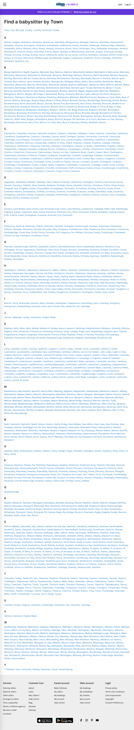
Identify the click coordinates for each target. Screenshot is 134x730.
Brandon (35, 106)
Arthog (25, 54)
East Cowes (32, 208)
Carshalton (36, 139)
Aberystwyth (117, 42)
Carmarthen (91, 136)
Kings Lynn (84, 331)
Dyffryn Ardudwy (21, 197)
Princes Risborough (24, 480)
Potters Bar (50, 477)
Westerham (27, 642)
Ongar (69, 451)
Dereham (77, 185)
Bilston (20, 94)
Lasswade (94, 348)
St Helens (47, 551)
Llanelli (7, 364)
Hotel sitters (8, 695)
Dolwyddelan (43, 188)
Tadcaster (9, 578)
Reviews (32, 706)
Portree (17, 477)
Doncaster (70, 188)
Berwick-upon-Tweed (81, 87)
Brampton (25, 106)
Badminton (17, 72)
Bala (52, 72)
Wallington (67, 627)
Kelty (28, 328)
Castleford (100, 139)
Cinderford (18, 152)
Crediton (8, 168)
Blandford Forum (88, 97)
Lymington (92, 377)
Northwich (108, 436)
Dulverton (118, 191)
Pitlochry (99, 471)
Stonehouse (82, 557)
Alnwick (50, 48)
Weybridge (98, 642)
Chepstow (35, 146)
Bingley (28, 94)
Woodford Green (111, 652)
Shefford (8, 535)
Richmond (55, 506)
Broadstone (10, 113)
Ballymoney (21, 75)
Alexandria (9, 48)
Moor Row (122, 407)
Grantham (85, 252)
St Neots (85, 551)
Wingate (100, 649)
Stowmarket (18, 561)
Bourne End (59, 103)
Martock (69, 397)
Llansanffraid (79, 367)
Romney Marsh (61, 509)
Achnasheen (53, 45)
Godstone (94, 249)
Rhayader (17, 506)
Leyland (96, 355)
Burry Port (33, 122)
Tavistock (103, 578)
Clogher (42, 155)
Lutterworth (25, 377)
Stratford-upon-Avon (56, 561)
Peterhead (21, 471)
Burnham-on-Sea (106, 119)
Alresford (59, 48)
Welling (88, 633)
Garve (79, 246)
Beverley (8, 91)
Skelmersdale (93, 539)
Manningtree (49, 394)
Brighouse (83, 109)
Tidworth (99, 584)
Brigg (74, 109)
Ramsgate (37, 502)
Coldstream (36, 158)
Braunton (45, 106)
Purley (78, 480)
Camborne (122, 133)
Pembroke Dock (88, 465)
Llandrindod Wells (75, 361)
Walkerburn (33, 627)
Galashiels (44, 246)
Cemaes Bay (40, 142)
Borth (22, 103)
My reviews (85, 695)
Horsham (110, 289)
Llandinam (48, 361)
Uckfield (8, 605)
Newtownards (90, 433)
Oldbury (37, 451)
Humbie (51, 292)
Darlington (88, 182)
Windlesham (79, 649)
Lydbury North (58, 377)
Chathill (87, 142)
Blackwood (31, 97)
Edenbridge (121, 208)
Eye (59, 215)
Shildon (88, 535)
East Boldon (19, 208)
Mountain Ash (73, 410)
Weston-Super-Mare (71, 642)
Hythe (111, 292)
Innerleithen (86, 303)
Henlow (27, 282)
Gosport (29, 252)
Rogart (39, 509)
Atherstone (28, 58)
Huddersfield (35, 292)
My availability (86, 691)
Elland (42, 212)
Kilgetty (8, 331)
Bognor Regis (38, 100)
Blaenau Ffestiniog (47, 97)
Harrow (39, 273)
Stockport (115, 554)
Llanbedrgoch (11, 361)
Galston (53, 246)
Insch (95, 303)
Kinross (55, 334)
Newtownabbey (74, 433)
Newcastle (74, 427)
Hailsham (21, 270)
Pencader (110, 465)
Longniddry (42, 374)
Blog (30, 702)
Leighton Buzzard (13, 355)
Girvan (19, 249)
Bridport (54, 109)
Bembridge (20, 87)
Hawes (33, 276)
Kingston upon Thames (115, 331)
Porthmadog (119, 474)
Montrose (111, 407)
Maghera (68, 391)
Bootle (115, 100)
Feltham (8, 229)
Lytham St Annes (20, 380)
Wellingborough (101, 633)
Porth (98, 474)
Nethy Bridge (60, 424)
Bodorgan (25, 100)
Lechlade (65, 352)
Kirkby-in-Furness (85, 334)
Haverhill (24, 276)
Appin (56, 51)
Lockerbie (9, 374)
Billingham (114, 91)
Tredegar (28, 590)
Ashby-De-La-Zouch (68, 54)
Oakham (8, 451)
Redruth (104, 502)
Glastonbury (29, 249)
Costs (31, 691)
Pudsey (48, 480)
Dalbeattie (21, 182)
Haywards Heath (84, 276)
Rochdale (8, 509)
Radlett (7, 502)
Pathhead (40, 465)
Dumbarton (9, 194)
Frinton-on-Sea (11, 235)
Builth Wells (20, 119)
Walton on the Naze (21, 630)
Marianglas (99, 394)
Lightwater (113, 355)
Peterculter (9, 471)
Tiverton (36, 587)
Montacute (86, 407)
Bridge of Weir (114, 106)
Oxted (13, 454)
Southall (60, 545)
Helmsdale (55, 279)
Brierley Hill (65, 109)
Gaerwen (8, 246)
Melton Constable (41, 400)
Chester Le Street (83, 146)
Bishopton (115, 94)
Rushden (8, 515)
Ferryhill (37, 229)
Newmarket (21, 430)
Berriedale (65, 87)
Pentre (69, 468)
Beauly (118, 81)
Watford (44, 633)
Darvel (119, 182)
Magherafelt (79, 391)
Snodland (38, 542)
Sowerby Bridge (35, 548)
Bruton (30, 116)
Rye (29, 515)
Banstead (104, 75)
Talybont (53, 578)
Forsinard (50, 232)
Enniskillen (103, 212)
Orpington (88, 451)
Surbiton (101, 564)
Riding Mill (83, 506)
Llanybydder (10, 370)
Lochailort (59, 370)
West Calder (120, 636)
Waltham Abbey (112, 627)
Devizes (87, 185)
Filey (55, 229)
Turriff (13, 594)
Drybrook (81, 191)
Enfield (93, 212)
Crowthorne (122, 168)
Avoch (97, 58)
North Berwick (118, 433)
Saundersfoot (39, 529)
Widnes (95, 645)
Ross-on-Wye (102, 509)
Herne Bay (45, 282)
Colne (79, 158)
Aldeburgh (94, 45)
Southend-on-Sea (83, 545)
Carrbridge (9, 139)
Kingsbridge (97, 331)
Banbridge (68, 75)
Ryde (23, 515)
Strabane (29, 561)
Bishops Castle (83, 94)
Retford (8, 506)
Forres (41, 232)
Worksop (77, 655)
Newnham (44, 430)
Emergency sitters (11, 699)
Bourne (48, 103)
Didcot (107, 185)
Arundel (34, 54)
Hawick (41, 276)
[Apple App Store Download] (45, 720)
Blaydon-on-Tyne (106, 97)
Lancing (32, 348)
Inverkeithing (23, 306)
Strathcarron (86, 561)
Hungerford (62, 292)
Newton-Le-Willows (31, 433)
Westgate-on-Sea (42, 642)
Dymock (35, 197)
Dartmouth (109, 182)
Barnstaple (86, 78)
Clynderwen (65, 155)
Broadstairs (113, 109)
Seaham (119, 529)
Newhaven (9, 430)
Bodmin (16, 100)
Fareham (58, 226)
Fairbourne (9, 226)
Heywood (83, 282)
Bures (51, 119)
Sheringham (60, 535)
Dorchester (81, 188)
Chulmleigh (110, 149)
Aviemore (88, 58)
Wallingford (55, 627)
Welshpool (24, 636)
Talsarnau (43, 578)
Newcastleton (105, 427)
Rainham (27, 502)
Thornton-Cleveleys (75, 584)
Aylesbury (9, 61)
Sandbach (82, 526)
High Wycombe (107, 282)
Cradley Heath (46, 164)
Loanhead (48, 370)
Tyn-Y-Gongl (47, 594)
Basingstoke (57, 81)
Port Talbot (88, 474)
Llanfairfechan (36, 364)
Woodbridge (95, 652)
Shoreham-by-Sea (13, 539)
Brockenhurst (34, 113)
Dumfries (21, 194)
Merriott (97, 400)
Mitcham (28, 407)
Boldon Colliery (53, 100)
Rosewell (82, 509)
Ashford (83, 54)
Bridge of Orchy (98, 106)
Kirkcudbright (112, 334)
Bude (114, 116)
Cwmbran (75, 171)
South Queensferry (31, 545)
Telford (33, 581)
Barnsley (75, 78)
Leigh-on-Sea (119, 352)
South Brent (69, 542)
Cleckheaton (116, 152)
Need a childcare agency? (14, 706)
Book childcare (60, 688)
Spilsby (85, 548)
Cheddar (115, 142)
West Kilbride (25, 639)
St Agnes (94, 548)
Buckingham (87, 116)
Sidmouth (56, 539)
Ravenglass (49, 502)
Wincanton (41, 649)
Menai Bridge (75, 400)
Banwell (114, 75)
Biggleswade (92, 91)
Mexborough (10, 403)
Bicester (63, 91)
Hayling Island (67, 276)
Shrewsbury (36, 539)
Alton (75, 48)
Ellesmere (51, 212)
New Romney (112, 424)
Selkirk (64, 532)
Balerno (68, 72)
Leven (71, 355)
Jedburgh (17, 317)
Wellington (115, 633)
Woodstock (14, 655)
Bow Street (85, 103)
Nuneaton (9, 440)
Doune (110, 188)
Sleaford (8, 542)
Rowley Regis (55, 512)
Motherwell (60, 410)
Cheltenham (23, 146)
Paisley (27, 465)
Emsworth (84, 212)
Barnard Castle (31, 78)
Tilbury (123, 584)
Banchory (87, 75)
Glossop (72, 249)
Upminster (59, 605)
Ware (64, 630)
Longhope (31, 374)
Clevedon (22, 155)
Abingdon (9, 45)
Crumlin (18, 171)
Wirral (17, 652)
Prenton (79, 477)
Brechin (54, 106)
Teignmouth (22, 581)
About (31, 688)
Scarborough (85, 529)
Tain (35, 578)
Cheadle (106, 142)
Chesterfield (99, 146)
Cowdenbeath (23, 164)
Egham (17, 212)
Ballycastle (113, 72)
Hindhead (32, 286)
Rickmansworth (69, 506)
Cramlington (72, 164)
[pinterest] (92, 720)
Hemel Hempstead (80, 279)
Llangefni (14, 367)
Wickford (86, 645)
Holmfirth (91, 286)
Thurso (90, 584)
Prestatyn (98, 477)
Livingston (95, 358)
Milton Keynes (108, 403)
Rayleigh (60, 502)
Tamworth (64, 578)
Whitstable (57, 645)
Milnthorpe (95, 403)
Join (120, 4)
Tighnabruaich (112, 584)
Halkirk (63, 270)
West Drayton (11, 639)
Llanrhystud (56, 367)
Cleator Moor (102, 152)
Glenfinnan (42, 249)
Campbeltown (23, 136)
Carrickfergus (23, 139)
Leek (102, 352)
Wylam (7, 658)
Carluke (80, 136)
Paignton (18, 465)
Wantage (56, 630)
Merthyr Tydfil (109, 400)
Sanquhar (26, 529)
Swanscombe (84, 567)
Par (33, 465)
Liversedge (83, 358)
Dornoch (101, 188)
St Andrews (116, 548)
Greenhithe (55, 256)
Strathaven (73, 561)
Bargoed (123, 75)
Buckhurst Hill (65, 116)
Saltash (40, 526)
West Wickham (81, 639)
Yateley (36, 669)
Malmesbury (10, 394)
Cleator (90, 152)
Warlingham (84, 630)
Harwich (70, 273)
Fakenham (30, 226)
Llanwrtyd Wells (120, 367)
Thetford (27, 584)
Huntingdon (87, 292)
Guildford (105, 256)
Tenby (71, 581)
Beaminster (108, 81)
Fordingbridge (11, 232)
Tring (91, 590)
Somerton (57, 542)
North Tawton (40, 436)
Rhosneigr (39, 506)
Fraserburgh (107, 232)
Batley (78, 81)
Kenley (54, 328)
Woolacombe (28, 655)
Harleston (124, 270)
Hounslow (16, 292)
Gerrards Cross (112, 246)
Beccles (31, 84)
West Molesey (66, 639)
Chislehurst (61, 149)
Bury (59, 122)
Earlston (8, 208)
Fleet (85, 229)
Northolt (97, 436)
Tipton (28, 587)
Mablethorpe (10, 391)
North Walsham (55, 436)
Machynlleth (47, 391)
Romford (48, 509)
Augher (66, 58)
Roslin (91, 509)
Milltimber (84, 403)
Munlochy (9, 413)
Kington (22, 334)
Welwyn (34, 636)
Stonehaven (69, 557)
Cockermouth (11, 158)
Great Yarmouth (30, 256)
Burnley (119, 119)
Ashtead (103, 54)
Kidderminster (92, 328)
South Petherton (12, 545)
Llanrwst (67, 367)
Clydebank (52, 155)
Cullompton (38, 171)
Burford (58, 119)
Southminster (99, 545)
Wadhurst (22, 627)
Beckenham (42, 84)
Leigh (108, 352)
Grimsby (85, 256)
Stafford (95, 551)
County (28, 30)
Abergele (84, 42)
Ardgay (99, 51)
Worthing (87, 655)
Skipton (117, 539)
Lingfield (8, 358)
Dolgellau (24, 188)
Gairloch (33, 246)
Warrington (108, 630)
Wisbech (25, 652)
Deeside (42, 185)
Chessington (67, 146)
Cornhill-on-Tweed (61, 161)
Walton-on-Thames (41, 630)
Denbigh (61, 185)
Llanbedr (115, 358)
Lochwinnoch (112, 370)
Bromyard (69, 113)
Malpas (20, 394)
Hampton (104, 270)
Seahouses (9, 532)
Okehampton (26, 451)
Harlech (114, 270)
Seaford (110, 529)
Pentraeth (60, 468)
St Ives (56, 551)
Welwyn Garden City (49, 636)
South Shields (48, 545)
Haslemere (80, 273)
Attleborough (41, 58)
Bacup (7, 72)
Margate (88, 394)
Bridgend (8, 109)
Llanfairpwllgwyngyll (54, 364)
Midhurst (50, 403)
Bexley (42, 91)
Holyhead (9, 289)
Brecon (62, 106)
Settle (71, 532)
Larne (85, 348)
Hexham (73, 282)
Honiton (40, 289)
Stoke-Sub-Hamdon (45, 557)
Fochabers (111, 229)
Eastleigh (98, 208)
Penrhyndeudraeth (29, 468)
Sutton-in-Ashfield (23, 567)
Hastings (101, 273)
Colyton (99, 158)
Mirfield (19, 407)
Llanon (46, 367)
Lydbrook (45, 377)
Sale (34, 526)
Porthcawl (107, 474)
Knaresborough (54, 337)
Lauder (113, 348)
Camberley (110, 133)
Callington (82, 133)
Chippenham (10, 149)
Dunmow (95, 194)
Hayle (56, 276)
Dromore (61, 191)
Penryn (50, 468)
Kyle (110, 337)
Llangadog (105, 364)
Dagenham (9, 182)
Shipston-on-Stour (111, 535)
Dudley (91, 191)
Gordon (8, 252)
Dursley (8, 197)
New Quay (99, 424)
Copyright (109, 699)
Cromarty (79, 168)
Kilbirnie (125, 328)
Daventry (17, 185)
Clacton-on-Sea (60, 152)
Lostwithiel (74, 374)
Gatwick (99, 246)
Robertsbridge (114, 506)
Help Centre (34, 699)
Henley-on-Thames (13, 282)
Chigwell (111, 146)
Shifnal (80, 535)
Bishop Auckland (66, 94)
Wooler (39, 655)
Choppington (74, 149)
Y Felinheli (9, 669)
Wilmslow (19, 649)
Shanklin (104, 532)
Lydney (70, 377)
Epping (112, 212)
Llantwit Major (94, 367)
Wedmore (66, 633)
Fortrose (88, 232)
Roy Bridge (68, 512)
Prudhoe (39, 480)
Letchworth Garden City (55, 355)
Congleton (110, 158)
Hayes (49, 276)
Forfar (34, 232)
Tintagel (20, 587)
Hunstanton (75, 292)
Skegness (81, 539)
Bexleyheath (52, 91)
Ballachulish (79, 72)
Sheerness (115, 532)
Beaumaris (9, 84)
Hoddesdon (79, 286)
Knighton (79, 337)
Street (120, 561)
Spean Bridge (60, 548)
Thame (111, 581)
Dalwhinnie (76, 182)
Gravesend (116, 252)
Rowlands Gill (40, 512)
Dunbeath (39, 194)
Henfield (94, 279)
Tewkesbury (100, 581)
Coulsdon (117, 161)
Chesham (55, 146)
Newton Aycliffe (119, 430)
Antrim (48, 51)
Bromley (46, 113)
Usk (67, 605)
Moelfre (50, 407)
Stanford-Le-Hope (24, 554)
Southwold (20, 548)
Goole (123, 249)
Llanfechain (71, 364)
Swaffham (52, 567)
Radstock (17, 502)
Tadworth (27, 578)
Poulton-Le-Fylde (65, 477)
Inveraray (104, 303)
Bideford (73, 91)
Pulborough (58, 480)
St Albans (104, 548)
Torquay (91, 587)
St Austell (16, 551)
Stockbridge (103, 554)
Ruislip (114, 512)
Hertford (55, 282)
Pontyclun (21, 474)
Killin (15, 331)
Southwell (9, 548)
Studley (41, 564)
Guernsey (94, 256)
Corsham (84, 161)
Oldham (46, 451)
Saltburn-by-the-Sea (55, 526)
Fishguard (63, 229)
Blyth (118, 97)
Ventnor (8, 616)
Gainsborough (21, 246)
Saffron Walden (11, 526)
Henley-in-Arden (118, 279)
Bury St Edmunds (70, 122)
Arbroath (90, 51)
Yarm (17, 669)
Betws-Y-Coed (113, 87)
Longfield (19, 374)
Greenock (67, 256)
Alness (41, 48)
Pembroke (74, 465)
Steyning (91, 554)
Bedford (72, 84)
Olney (54, 451)
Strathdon (98, 561)
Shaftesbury (93, 532)
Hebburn (117, 276)
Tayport (122, 578)
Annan (29, 51)
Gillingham (9, 249)
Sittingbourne (69, 539)
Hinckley (22, 286)
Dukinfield (100, 191)
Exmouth (52, 215)
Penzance (88, 468)
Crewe (17, 168)
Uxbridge (85, 605)
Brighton (93, 109)
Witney (63, 652)
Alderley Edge (107, 45)
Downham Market (13, 191)
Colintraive (69, 158)
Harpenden (17, 273)
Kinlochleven (44, 334)
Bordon (123, 100)
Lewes (78, 355)
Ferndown (27, 229)
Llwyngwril (37, 370)
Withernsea (53, 652)
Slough (17, 542)
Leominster (36, 355)
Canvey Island (58, 136)
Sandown (103, 526)
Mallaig (123, 391)
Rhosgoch (28, 506)
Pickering (82, 471)
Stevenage (68, 554)
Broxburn (21, 116)
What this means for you (85, 12)
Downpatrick (29, 191)
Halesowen (32, 270)
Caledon (61, 133)
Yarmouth (26, 669)
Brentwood (83, 106)
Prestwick (9, 480)
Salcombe (25, 526)
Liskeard (38, 358)
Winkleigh (110, 649)
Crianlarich (39, 168)
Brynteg (39, 116)
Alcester (84, 45)
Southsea (123, 545)
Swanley (72, 567)
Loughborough (88, 374)
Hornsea (101, 289)
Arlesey (7, 54)
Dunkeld (86, 194)
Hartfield (48, 273)
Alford (19, 48)
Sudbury (71, 564)
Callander (71, 133)
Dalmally (41, 182)
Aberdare (36, 42)
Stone (59, 557)
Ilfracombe (24, 303)
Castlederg (88, 139)
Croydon (8, 171)
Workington (65, 655)
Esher (21, 215)
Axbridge (106, 58)
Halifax (55, 270)
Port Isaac (77, 474)
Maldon (115, 391)
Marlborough (48, 397)
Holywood (29, 289)
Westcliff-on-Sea (12, 642)
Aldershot (120, 45)
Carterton (47, 139)
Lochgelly (85, 370)
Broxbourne (10, 116)
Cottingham (105, 161)
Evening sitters (9, 688)
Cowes (34, 164)
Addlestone (65, 45)
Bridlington (43, 109)
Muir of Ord (118, 410)
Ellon (75, 212)
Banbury (78, 75)
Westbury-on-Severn (110, 639)
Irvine (43, 306)
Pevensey (63, 471)
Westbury (94, 639)
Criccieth (49, 168)
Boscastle (31, 103)
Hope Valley (57, 289)
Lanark (24, 348)
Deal (34, 185)
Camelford (9, 136)
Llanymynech (24, 370)
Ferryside (46, 229)
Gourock (39, 252)
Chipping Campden (27, 149)
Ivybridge (85, 306)
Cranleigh (96, 164)
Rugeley (106, 512)
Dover (117, 188)
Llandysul (121, 361)
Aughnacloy (77, 58)
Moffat (58, 407)
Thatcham (16, 584)
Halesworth (45, 270)
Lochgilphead (98, 370)
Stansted (57, 554)
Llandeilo (37, 361)
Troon (98, 590)
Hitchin (60, 286)
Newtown (61, 433)
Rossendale (115, 509)
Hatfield (111, 273)
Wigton (120, 645)
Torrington (101, 587)
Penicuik (120, 465)
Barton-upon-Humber (30, 81)
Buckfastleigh (50, 116)
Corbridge (39, 161)
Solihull (47, 542)
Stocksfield (9, 557)
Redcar (77, 502)
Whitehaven (22, 645)
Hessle (64, 282)
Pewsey (73, 471)
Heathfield (107, 276)
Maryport (78, 397)
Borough (20, 30)
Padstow (8, 465)
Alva (93, 48)
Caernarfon (9, 133)
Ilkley (42, 303)
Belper (126, 84)
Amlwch (123, 48)
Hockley (69, 286)
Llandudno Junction (106, 361)
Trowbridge (107, 590)
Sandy (18, 529)
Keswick (70, 328)
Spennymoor (74, 548)
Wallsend (78, 627)
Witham (43, 652)
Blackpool (20, 97)
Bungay (30, 119)
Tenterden (80, 581)
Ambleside (101, 48)
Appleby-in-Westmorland (72, 51)
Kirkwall (31, 337)
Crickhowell (61, 168)
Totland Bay (114, 587)
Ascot (42, 54)
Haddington (10, 270)
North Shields (25, 436)
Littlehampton (70, 358)
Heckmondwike (27, 279)
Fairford (20, 226)
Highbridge (121, 282)
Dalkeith (31, 182)
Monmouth (74, 407)
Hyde (104, 292)
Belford (109, 84)
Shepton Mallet (34, 535)
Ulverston (36, 605)
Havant (119, 273)
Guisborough (117, 256)
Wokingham (82, 652)
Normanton (103, 433)
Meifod (7, 400)
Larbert (62, 348)
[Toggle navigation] (22, 4)
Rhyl (47, 506)
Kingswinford (10, 334)
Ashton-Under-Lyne (118, 54)
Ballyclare (124, 72)
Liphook (29, 358)
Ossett (98, 451)
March (80, 394)
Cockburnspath (111, 155)
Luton (15, 377)
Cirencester (31, 152)
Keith (15, 328)
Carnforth (103, 136)
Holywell (19, 289)
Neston (49, 424)
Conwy (16, 161)
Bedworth (94, 84)
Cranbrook (85, 164)
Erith (6, 215)
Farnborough (81, 226)
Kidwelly (116, 328)
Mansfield (61, 394)
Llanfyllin (82, 364)
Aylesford (19, 61)
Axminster (117, 58)
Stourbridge (107, 557)
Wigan (103, 645)
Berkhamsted (52, 87)
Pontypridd (43, 474)
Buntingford (41, 119)
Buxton (102, 122)
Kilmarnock (35, 331)
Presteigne (109, 477)
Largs (70, 348)
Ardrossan (109, 51)
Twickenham (24, 594)
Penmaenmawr (11, 468)
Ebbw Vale (109, 208)
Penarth (101, 465)
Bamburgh (46, 75)
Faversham (104, 226)
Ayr (27, 61)
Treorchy (66, 590)
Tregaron (46, 590)
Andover (21, 51)
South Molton (99, 542)
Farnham (93, 226)
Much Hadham (88, 410)
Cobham (98, 155)
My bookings (59, 695)
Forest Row (24, 232)
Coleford (47, 158)
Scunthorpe (99, 529)
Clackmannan (44, 152)
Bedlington (82, 84)
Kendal (35, 328)
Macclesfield (24, 391)
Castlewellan (112, 139)
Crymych (27, 171)
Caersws (32, 133)
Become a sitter (10, 710)
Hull (45, 292)
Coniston (120, 158)
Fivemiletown (75, 229)
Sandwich (9, 529)
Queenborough (11, 491)
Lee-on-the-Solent (90, 352)
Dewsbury (97, 185)
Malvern (37, 394)
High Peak (94, 282)
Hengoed (103, 279)
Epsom (121, 212)
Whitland (33, 645)
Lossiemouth (61, 374)
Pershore (111, 468)
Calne (91, 133)
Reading (69, 502)
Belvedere (9, 87)
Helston (65, 279)
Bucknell (107, 116)
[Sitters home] (67, 4)
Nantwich (15, 424)
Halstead (72, 270)
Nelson (41, 424)
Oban (16, 451)
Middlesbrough (25, 403)
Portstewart (38, 477)
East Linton (60, 208)
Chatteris (96, 142)
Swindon (96, 567)
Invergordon (10, 306)
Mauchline (99, 397)
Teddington (9, 581)
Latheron (104, 348)
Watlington (54, 633)
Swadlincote (40, 567)
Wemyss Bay (76, 636)
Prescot (88, 477)
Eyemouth (67, 215)
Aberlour (94, 42)
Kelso (22, 328)
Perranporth (100, 468)
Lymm (102, 377)
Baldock (59, 72)
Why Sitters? (34, 695)
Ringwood (94, 506)
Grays (125, 252)
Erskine (13, 215)
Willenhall (8, 649)
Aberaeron (26, 42)
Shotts (26, 539)
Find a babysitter (10, 702)
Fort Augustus (63, 232)
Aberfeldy (59, 42)
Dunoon (104, 194)
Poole (53, 474)
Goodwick (114, 249)
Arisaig (118, 51)
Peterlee (31, 471)
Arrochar (17, 54)
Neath (34, 424)
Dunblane (50, 194)
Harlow (7, 273)
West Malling (52, 639)
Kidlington (106, 328)
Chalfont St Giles (56, 142)
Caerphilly (21, 133)
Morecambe (19, 410)
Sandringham (116, 526)
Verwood (17, 616)
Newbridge (52, 427)
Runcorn (122, 512)
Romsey (73, 509)
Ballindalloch (100, 72)
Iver (78, 306)
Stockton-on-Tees (25, 557)
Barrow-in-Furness (101, 78)
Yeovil (54, 669)
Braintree (14, 106)
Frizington (25, 235)
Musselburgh (21, 413)
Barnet (42, 78)
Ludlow (7, 377)
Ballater (89, 72)
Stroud (33, 564)
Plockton (109, 471)
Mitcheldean (39, 407)
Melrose (27, 400)
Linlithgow (19, 358)
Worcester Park (51, 655)
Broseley (86, 113)
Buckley (98, 116)
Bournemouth (72, 103)
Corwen (94, 161)
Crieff (71, 168)
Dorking (92, 188)
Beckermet (54, 84)
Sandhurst (93, 526)
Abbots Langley (12, 42)
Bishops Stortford (100, 94)
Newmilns (33, 430)
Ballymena (9, 75)
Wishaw (34, 652)
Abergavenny (71, 42)
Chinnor (120, 146)
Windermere (66, 649)
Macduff (36, 391)
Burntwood (21, 122)
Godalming (83, 249)
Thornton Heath (57, 584)
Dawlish (27, 185)
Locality (37, 30)
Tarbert (74, 578)
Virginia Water (30, 616)
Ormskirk (77, 451)
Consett (8, 161)
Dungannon (74, 194)
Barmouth (17, 78)
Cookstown (27, 161)
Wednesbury (78, 633)
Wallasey (44, 627)
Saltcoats (71, 526)
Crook (97, 168)
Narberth (25, 424)
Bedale (63, 84)
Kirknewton (20, 337)
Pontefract (9, 474)
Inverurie (35, 306)
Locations (7, 713)
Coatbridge (87, 155)
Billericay (103, 91)
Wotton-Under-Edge (103, 655)
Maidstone (105, 391)
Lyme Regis (80, 377)
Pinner (91, 471)
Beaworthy (21, 84)
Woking (71, 652)
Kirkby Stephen (67, 334)
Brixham (103, 109)
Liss (46, 358)
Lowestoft (119, 374)
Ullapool (26, 605)
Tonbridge (59, 587)
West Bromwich (91, 636)
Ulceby (17, 605)
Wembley (64, 636)
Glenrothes (53, 249)
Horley (67, 289)
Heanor (96, 276)
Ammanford (10, 51)
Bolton (65, 100)
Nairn (6, 424)
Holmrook (102, 286)
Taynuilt (113, 578)
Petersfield (42, 471)
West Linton (39, 639)
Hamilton (94, 270)
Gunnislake (18, 259)
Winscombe (121, 649)
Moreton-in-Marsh (35, 410)
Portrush (27, 477)
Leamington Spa (39, 352)
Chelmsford (10, 146)
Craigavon (60, 164)
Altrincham (84, 48)
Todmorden (47, 587)
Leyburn (87, 355)
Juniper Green (49, 317)
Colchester (24, 158)
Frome (45, 235)
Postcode (47, 30)
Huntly (98, 292)
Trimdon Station (80, 590)
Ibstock (8, 303)
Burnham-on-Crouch (86, 119)
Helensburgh (43, 279)
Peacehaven (52, 465)
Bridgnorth (19, 109)
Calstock (99, 133)
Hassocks (91, 273)
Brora (78, 113)
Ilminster (50, 303)
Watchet (21, 633)
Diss (16, 188)
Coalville (76, 155)
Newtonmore (48, 433)
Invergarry (115, 303)
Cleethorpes (10, 155)
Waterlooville (32, 633)
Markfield (36, 397)
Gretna (76, 256)
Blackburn (9, 97)
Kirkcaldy (99, 334)
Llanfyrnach (93, 364)
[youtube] (97, 720)
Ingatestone (74, 303)
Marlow (59, 397)
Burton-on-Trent (48, 122)
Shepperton (20, 535)
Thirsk (35, 584)
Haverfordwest (11, 276)
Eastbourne (87, 208)
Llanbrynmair (25, 361)
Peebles (63, 465)
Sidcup (47, 539)
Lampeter (15, 348)
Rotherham (9, 512)
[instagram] (86, 720)
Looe (51, 374)
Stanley (37, 554)
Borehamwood (11, 103)
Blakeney (74, 97)
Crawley (120, 164)
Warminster (96, 630)
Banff (96, 75)
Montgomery (99, 407)
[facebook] (81, 720)
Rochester (19, 509)
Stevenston (80, 554)
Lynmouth (121, 377)
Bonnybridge (93, 100)
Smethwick (27, 542)
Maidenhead (92, 391)
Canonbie (45, 136)
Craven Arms (108, 164)
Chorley (86, 149)
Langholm (42, 348)
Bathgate (69, 81)
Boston (40, 103)
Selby (56, 532)
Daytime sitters (9, 691)
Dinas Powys (117, 185)
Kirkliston (8, 337)
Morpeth (49, 410)
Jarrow (7, 317)
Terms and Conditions (115, 691)
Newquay (89, 430)
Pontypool (32, 474)
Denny (69, 185)
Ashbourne (51, 54)
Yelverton (45, 669)
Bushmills (93, 122)
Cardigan (71, 136)
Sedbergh (48, 532)
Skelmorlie (107, 539)
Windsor (90, 649)
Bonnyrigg (106, 100)
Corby (48, 161)
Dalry (48, 182)
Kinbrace (58, 331)
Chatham (77, 142)
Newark (18, 427)
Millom (74, 403)
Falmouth (48, 226)
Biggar (81, 91)
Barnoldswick (63, 78)
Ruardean (88, 512)
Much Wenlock (104, 410)
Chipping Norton (46, 149)
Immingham (61, 303)
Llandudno (90, 361)
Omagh (61, 451)
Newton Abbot (103, 430)
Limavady (124, 355)
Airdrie (75, 45)
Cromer (89, 168)
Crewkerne (27, 168)
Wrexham (118, 655)
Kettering (80, 328)
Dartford (99, 182)
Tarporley (83, 578)
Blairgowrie (63, 97)
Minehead (9, 407)
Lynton (7, 380)
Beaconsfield (95, 81)
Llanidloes (37, 367)
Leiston (26, 355)
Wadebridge (10, 627)
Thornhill (44, 584)
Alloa (34, 48)
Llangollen (26, 367)
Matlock (89, 397)
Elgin (35, 212)
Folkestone (123, 229)
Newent (117, 427)
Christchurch (97, 149)
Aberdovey (48, 42)
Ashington (93, 54)
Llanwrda (106, 367)
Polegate (119, 471)
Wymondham (18, 658)
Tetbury (89, 581)
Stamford (8, 554)
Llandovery (59, 361)
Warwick (119, 630)
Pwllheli (85, 480)
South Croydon (83, 542)
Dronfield (71, 191)
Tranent (19, 590)
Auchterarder (55, 58)
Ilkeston (35, 303)
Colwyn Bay (88, 158)
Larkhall (78, 348)
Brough (94, 113)
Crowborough (108, 168)
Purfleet (69, 480)
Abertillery (104, 42)
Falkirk (39, 226)
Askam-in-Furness (13, 58)
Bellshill (118, 84)
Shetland (71, 535)
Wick (78, 645)
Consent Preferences (114, 702)
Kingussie (32, 334)
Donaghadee (57, 188)
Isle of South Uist (56, 306)
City (13, 30)
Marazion (71, 394)
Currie (66, 171)
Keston (62, 328)
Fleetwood (94, 229)
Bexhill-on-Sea (30, 91)
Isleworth (70, 306)
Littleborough (55, 358)
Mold (65, 407)
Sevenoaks (80, 532)
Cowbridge (9, 164)
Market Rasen (24, 397)
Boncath (74, 100)
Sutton (110, 564)
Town (7, 30)
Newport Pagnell (58, 430)
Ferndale (17, 229)
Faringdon (69, 226)
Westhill (56, 642)
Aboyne (19, 45)
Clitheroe (32, 155)
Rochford (30, 509)
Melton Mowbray (59, 400)
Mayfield (119, 397)
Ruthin (17, 515)
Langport (53, 348)
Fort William (77, 232)
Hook (47, 289)
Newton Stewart (12, 433)
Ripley (103, 506)
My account (59, 699)
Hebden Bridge (11, 279)
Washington (10, 633)
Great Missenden (12, 256)
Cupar (59, 171)
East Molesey (74, 208)
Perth (120, 468)
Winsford (8, 652)
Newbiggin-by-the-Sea (34, 427)
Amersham (113, 48)
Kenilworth (45, 328)
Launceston (10, 352)
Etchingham (31, 215)
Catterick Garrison (24, 142)
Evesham (42, 215)
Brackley (97, 103)
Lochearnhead (73, 370)
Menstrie (87, 400)
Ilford (15, 303)
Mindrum (121, 403)
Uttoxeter (75, 605)
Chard (69, 142)
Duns (112, 194)
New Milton (87, 424)
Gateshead (89, 246)
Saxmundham (71, 529)
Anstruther (39, 51)
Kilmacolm (24, 331)
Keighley (8, 328)
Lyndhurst (111, 377)
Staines (104, 551)
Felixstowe (116, 226)
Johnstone (35, 317)
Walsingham (97, 627)
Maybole (109, 397)
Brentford (72, 106)
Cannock (35, 136)
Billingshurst (10, 94)
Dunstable (121, 194)
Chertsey (45, 146)
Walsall (87, 627)
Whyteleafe (68, 645)
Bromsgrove (57, 113)
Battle (85, 81)
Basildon (46, 81)
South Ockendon (115, 542)
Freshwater (119, 232)
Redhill (95, 502)
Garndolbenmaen (66, 246)
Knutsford (102, 337)
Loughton (101, 374)
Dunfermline (62, 194)
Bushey (84, 122)
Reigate (112, 502)
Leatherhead (54, 352)
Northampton (85, 436)
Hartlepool (59, 273)
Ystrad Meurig (65, 669)
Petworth (53, 471)
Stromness (23, 564)
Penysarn (77, 468)
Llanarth (106, 358)
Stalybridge (114, 551)
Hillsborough (10, 286)
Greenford (44, 256)
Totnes (124, 587)
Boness (82, 100)
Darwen (8, 185)
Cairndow (42, 133)
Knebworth (68, 337)
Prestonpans (122, 477)
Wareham (72, 630)
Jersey (26, 317)
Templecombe (45, 581)
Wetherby (87, 642)
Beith (102, 84)
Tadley (18, 578)
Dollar (32, 188)
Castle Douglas (73, 139)
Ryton (35, 515)
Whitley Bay (45, 645)
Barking (8, 78)
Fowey (97, 232)
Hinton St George (46, 286)
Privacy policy (111, 688)
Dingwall (8, 188)
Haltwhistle (83, 270)
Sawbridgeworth (55, 529)
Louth (110, 374)
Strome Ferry (10, 564)
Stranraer (39, 561)
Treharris (56, 590)
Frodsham (36, 235)
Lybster (35, 377)
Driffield (41, 191)
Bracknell (106, 103)
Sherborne (48, 535)
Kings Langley (71, 331)
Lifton (104, 355)
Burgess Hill (69, 119)
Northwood (120, 436)
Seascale (20, 532)
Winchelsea (53, 649)
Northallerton (71, 436)
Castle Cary (59, 139)
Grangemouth (72, 252)
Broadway (22, 113)
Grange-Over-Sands (54, 252)
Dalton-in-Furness (61, 182)
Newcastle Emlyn (88, 427)
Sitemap (32, 710)
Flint (103, 229)
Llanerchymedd (19, 364)
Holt (123, 286)
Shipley (96, 535)
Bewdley (18, 91)
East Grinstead (47, 208)
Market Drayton (113, 394)
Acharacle (41, 45)
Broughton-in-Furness (110, 113)
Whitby (119, 642)
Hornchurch (89, 289)
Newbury (63, 427)
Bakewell (44, 72)
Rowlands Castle (24, 512)
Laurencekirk (23, 352)
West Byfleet (106, 636)
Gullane (8, 259)
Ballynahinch (34, 75)
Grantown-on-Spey (100, 252)
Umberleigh (47, 605)
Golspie (104, 249)
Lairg (6, 348)
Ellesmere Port (64, 212)
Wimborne (30, 649)
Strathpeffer (110, 561)
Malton (29, 394)
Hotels (56, 30)
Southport (113, 545)
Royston (79, 512)
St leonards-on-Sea (70, 551)
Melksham (17, 400)
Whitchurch (9, 645)
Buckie (76, 116)
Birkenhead (51, 94)
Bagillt (26, 72)
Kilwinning (48, 331)
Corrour (75, 161)
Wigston (112, 645)
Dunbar (30, 194)
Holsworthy (113, 286)
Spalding (48, 548)
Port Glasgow (64, 474)
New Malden (75, 424)
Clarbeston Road (77, 152)
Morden (8, 410)
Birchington (39, 94)
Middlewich (39, 403)
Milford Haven (63, 403)
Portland (8, 477)
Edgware (8, 212)
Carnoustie (114, 136)
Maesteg (58, 391)
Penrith (42, 468)
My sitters (58, 691)
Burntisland (9, 122)
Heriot (36, 282)
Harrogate (29, 273)
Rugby (98, 512)
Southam (69, 545)
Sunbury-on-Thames (86, 564)
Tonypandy (71, 587)
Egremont (27, 212)
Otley (115, 451)
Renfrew (122, 502)
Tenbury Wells (60, 581)
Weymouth (110, 642)
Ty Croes (35, 594)
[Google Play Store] (64, 720)
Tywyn (58, 594)
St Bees (26, 551)
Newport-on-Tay (76, 430)
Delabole (51, 185)
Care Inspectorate (113, 695)
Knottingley (90, 337)
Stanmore (47, 554)
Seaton (29, 532)
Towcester (9, 590)
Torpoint (82, 587)
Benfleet (31, 87)
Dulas (109, 191)
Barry (15, 81)
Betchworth (99, 87)
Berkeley (40, 87)
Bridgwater (31, 109)
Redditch (86, 502)
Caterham (9, 142)
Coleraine (58, 158)
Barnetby (51, 78)
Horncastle (77, 289)
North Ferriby (10, 436)
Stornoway (94, 557)
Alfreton (27, 48)
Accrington (29, 45)
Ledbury (75, 352)
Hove (25, 292)
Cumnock (50, 171)
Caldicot (52, 133)
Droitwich (50, 191)
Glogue (63, 249)
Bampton (57, 75)
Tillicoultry (9, 587)
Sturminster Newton (56, 564)
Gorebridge (18, 252)
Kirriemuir (41, 337)
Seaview (38, 532)
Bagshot (35, 72)
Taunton (93, 578)
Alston (68, 48)
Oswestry (106, 451)
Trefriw (37, 590)
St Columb (36, 551)
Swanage (62, 567)
